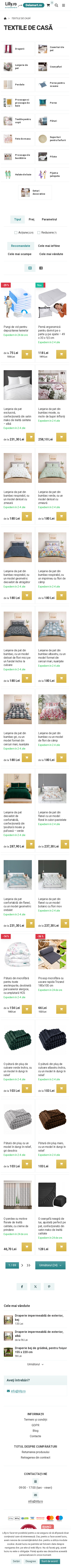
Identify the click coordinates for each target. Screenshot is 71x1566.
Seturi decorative (39, 192)
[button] (27, 354)
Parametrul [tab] (49, 219)
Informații (35, 1414)
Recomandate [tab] (20, 246)
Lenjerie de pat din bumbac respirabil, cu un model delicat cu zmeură (16, 497)
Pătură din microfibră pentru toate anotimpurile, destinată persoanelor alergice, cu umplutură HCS (17, 985)
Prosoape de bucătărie (22, 156)
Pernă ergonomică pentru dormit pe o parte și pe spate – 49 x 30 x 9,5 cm (51, 332)
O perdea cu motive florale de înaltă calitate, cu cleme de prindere (16, 1224)
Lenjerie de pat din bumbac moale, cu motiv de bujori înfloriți (51, 412)
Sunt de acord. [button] (50, 1561)
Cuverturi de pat (57, 49)
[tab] (30, 268)
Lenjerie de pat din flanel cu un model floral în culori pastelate (52, 816)
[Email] (35, 1495)
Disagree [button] (31, 1561)
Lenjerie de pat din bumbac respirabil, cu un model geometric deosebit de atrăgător (17, 576)
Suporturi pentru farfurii (58, 139)
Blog (35, 1430)
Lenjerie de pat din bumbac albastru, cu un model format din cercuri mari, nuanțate (52, 656)
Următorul (33, 1364)
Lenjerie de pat (21, 67)
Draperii (19, 48)
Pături (53, 120)
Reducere (49, 232)
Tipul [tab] (17, 219)
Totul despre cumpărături (35, 1446)
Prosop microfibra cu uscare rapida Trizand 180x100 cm (51, 981)
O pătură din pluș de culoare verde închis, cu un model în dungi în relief (18, 1069)
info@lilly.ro (18, 1391)
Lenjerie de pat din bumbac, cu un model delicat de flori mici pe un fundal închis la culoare (17, 658)
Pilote (53, 156)
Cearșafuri (56, 66)
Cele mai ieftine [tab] (49, 246)
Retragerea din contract (35, 1457)
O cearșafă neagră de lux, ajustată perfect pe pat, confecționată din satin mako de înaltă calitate (52, 1226)
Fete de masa (23, 138)
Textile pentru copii (23, 121)
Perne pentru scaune (57, 84)
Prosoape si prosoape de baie (22, 102)
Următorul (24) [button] (48, 1265)
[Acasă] (24, 5)
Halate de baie (23, 174)
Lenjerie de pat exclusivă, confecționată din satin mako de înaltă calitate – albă (17, 416)
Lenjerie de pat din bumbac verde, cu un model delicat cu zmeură (50, 497)
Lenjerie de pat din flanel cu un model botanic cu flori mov (50, 902)
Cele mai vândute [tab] (51, 254)
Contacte (35, 1436)
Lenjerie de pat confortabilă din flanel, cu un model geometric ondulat (17, 904)
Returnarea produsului (35, 1452)
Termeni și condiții (35, 1419)
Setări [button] (16, 1561)
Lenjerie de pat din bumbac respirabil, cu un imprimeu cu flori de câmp (52, 576)
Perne (53, 102)
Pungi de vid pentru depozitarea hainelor (16, 328)
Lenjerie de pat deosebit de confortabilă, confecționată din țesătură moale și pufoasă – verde (14, 822)
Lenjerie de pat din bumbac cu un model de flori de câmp (50, 736)
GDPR (35, 1425)
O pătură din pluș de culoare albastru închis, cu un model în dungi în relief (52, 1069)
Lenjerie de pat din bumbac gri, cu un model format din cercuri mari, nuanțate (16, 738)
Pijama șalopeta (55, 174)
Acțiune (25, 232)
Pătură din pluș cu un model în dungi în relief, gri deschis (18, 1146)
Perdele (19, 84)
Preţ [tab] (31, 219)
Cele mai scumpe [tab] (19, 254)
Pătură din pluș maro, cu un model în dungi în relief (52, 1146)
